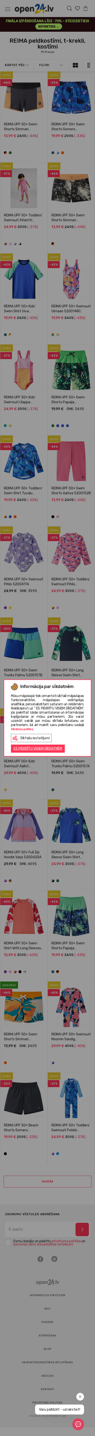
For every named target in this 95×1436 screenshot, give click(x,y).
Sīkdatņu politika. (22, 729)
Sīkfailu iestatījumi (35, 738)
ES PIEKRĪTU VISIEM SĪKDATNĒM (38, 749)
